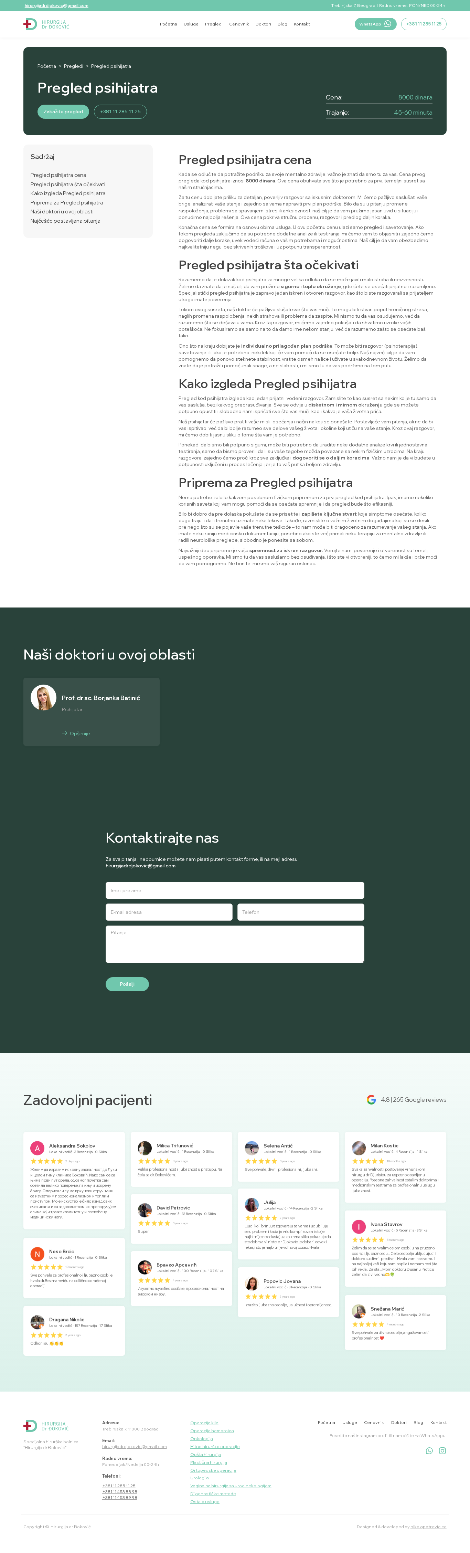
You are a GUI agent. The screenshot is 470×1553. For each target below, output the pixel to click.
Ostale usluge (205, 1501)
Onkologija (201, 1438)
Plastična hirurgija (208, 1462)
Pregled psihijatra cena (58, 175)
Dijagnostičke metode (213, 1493)
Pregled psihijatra (111, 66)
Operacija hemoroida (212, 1430)
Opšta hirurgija (205, 1454)
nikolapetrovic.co (428, 1526)
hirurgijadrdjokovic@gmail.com (56, 5)
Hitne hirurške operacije (215, 1446)
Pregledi (73, 66)
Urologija (199, 1477)
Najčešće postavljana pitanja (65, 221)
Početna (47, 66)
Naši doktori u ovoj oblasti (62, 211)
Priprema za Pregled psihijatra (67, 202)
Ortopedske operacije (213, 1470)
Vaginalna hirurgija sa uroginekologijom (230, 1485)
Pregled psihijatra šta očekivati (68, 184)
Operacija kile (204, 1422)
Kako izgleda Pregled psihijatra (68, 193)
